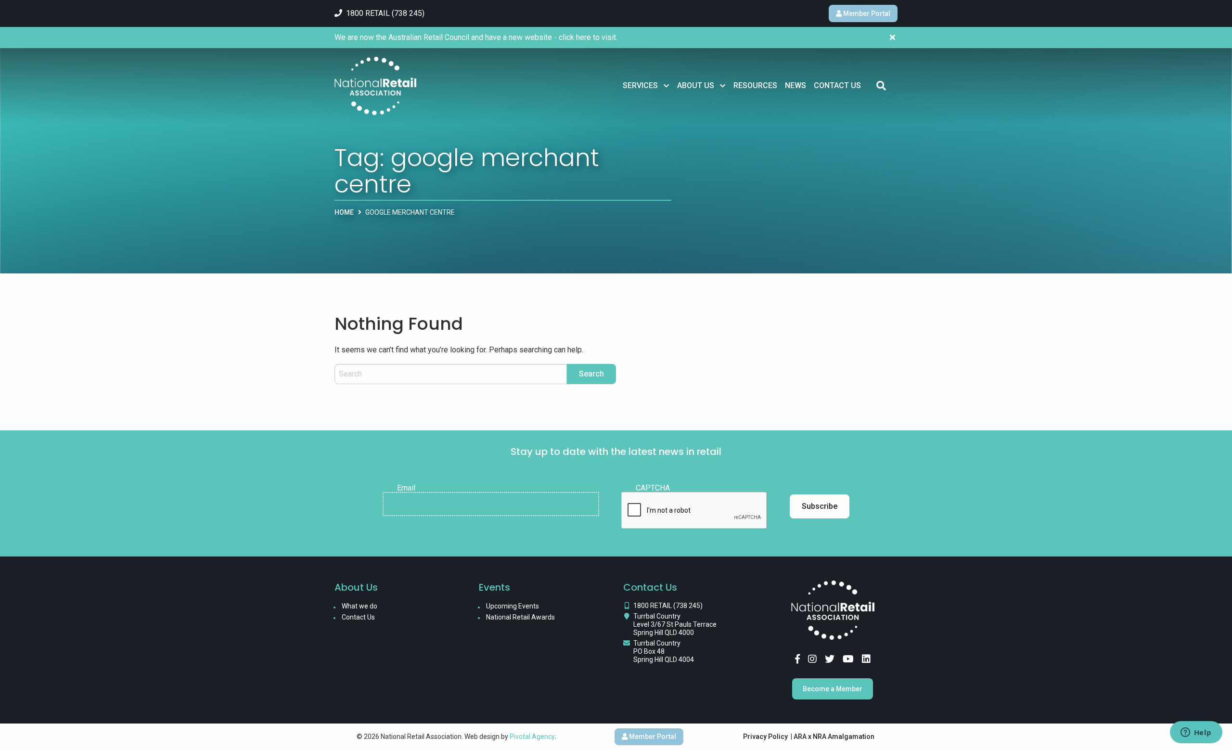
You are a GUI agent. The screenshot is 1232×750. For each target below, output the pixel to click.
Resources (755, 85)
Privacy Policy (765, 736)
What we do (359, 606)
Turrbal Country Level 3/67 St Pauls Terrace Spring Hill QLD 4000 (675, 624)
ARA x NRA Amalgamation (834, 736)
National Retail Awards (520, 617)
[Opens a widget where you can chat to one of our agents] (1195, 733)
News (795, 85)
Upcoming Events (512, 606)
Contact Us (837, 85)
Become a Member (832, 689)
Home (344, 212)
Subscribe (819, 506)
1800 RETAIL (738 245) (668, 605)
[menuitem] (646, 85)
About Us (695, 85)
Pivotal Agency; (533, 736)
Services (640, 85)
